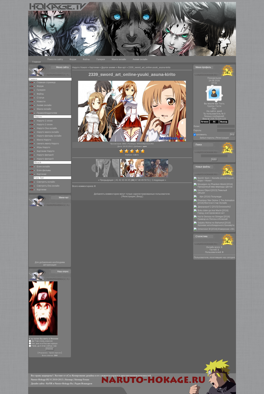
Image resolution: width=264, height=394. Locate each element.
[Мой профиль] (204, 123)
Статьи (40, 97)
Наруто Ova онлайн (47, 128)
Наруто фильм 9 (45, 159)
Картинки (41, 174)
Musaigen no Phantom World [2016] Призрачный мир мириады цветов (215, 185)
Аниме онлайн (140, 59)
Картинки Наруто (45, 151)
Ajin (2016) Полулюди (210, 196)
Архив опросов (55, 353)
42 (120, 180)
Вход (139, 196)
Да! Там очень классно (42, 341)
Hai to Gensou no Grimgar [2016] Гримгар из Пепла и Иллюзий (214, 217)
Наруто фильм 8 (45, 155)
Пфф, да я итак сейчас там (44, 346)
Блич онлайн (43, 166)
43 (123, 180)
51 (148, 180)
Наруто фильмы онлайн (49, 136)
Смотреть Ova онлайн (48, 186)
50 (145, 180)
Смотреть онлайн (46, 182)
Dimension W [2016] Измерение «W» (216, 229)
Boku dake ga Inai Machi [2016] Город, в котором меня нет (213, 211)
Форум (73, 59)
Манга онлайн (119, 59)
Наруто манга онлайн (48, 132)
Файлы (86, 59)
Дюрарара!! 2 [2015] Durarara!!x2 (214, 206)
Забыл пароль (207, 138)
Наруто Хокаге (79, 67)
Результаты (43, 353)
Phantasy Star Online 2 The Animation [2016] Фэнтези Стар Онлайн (216, 201)
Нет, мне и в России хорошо (44, 343)
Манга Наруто (44, 140)
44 (126, 180)
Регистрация (128, 196)
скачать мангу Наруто (48, 143)
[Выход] (223, 123)
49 (142, 180)
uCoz (68, 375)
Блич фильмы (44, 170)
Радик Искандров (83, 383)
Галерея (100, 59)
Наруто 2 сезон (45, 124)
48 (139, 180)
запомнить (201, 134)
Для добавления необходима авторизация (50, 263)
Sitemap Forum (81, 379)
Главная (36, 62)
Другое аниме (108, 67)
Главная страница (46, 82)
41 (117, 180)
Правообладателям (47, 113)
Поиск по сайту (55, 59)
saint (145, 146)
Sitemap (69, 379)
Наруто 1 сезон (45, 120)
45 (129, 180)
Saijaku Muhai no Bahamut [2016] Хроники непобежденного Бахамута (216, 224)
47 (136, 180)
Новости (41, 101)
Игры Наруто (43, 147)
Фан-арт (122, 67)
